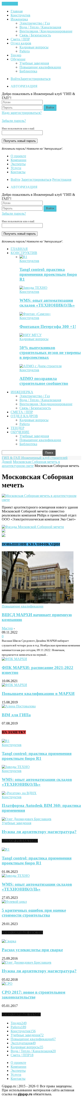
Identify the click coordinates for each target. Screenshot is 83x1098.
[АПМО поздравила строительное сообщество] (40, 366)
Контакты (18, 172)
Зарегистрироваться (35, 79)
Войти (15, 79)
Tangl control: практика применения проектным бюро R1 (48, 274)
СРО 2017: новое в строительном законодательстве (33, 994)
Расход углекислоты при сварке (32, 949)
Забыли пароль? (14, 121)
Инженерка (19, 19)
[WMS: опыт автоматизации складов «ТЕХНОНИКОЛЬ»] (33, 288)
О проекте (18, 156)
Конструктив (20, 15)
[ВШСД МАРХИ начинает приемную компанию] (37, 602)
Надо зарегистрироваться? (22, 113)
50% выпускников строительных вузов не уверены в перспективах (50, 352)
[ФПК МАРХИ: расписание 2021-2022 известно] (14, 659)
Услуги (16, 168)
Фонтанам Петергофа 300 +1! (47, 326)
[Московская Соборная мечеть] (41, 500)
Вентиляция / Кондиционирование (45, 31)
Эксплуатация (23, 1043)
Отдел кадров (21, 43)
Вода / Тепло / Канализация (40, 27)
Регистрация (61, 179)
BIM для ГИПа (16, 715)
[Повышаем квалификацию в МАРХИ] (14, 685)
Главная (17, 11)
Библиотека (28, 71)
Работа (24, 51)
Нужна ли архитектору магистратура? (39, 831)
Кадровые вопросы (33, 47)
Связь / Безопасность (35, 35)
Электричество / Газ (34, 23)
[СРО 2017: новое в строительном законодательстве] (7, 983)
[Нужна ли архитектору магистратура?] (26, 819)
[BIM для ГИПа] (19, 706)
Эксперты (18, 164)
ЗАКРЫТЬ (10, 4)
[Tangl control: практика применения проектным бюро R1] (23, 257)
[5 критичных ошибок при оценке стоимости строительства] (14, 901)
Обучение (18, 59)
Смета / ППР (20, 39)
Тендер (16, 55)
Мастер (7, 628)
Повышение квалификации (40, 67)
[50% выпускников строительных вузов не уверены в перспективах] (30, 335)
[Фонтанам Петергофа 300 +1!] (35, 314)
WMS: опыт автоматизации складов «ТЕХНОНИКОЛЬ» (47, 303)
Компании (18, 160)
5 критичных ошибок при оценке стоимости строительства (34, 912)
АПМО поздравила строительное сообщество (43, 381)
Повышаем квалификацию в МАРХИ (38, 693)
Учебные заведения (34, 63)
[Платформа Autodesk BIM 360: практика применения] (19, 793)
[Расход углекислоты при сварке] (9, 941)
